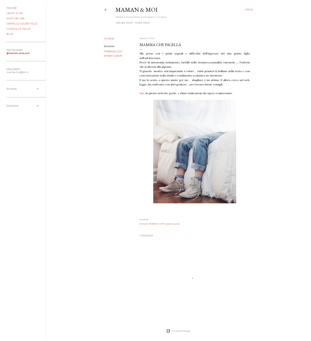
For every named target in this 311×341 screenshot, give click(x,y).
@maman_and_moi (17, 53)
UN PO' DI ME (14, 13)
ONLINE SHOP (124, 22)
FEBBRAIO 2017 (113, 51)
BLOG (9, 34)
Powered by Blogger (181, 331)
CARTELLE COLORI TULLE (21, 23)
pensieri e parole (113, 55)
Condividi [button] (109, 38)
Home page (142, 22)
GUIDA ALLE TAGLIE (18, 28)
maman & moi (136, 9)
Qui (141, 93)
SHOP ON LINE (15, 18)
